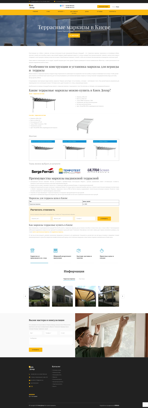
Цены (87, 11)
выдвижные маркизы (57, 232)
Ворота (54, 386)
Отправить (104, 218)
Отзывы (100, 11)
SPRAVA (116, 405)
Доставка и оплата (74, 12)
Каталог (60, 11)
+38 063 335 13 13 (69, 7)
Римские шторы (57, 372)
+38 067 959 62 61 (69, 5)
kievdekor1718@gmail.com (62, 1)
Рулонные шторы (57, 370)
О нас (48, 11)
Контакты (112, 11)
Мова (113, 7)
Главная (35, 11)
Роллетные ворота (57, 379)
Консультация (103, 6)
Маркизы (55, 377)
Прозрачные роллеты (58, 381)
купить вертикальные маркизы (41, 232)
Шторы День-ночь (57, 374)
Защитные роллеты (57, 384)
